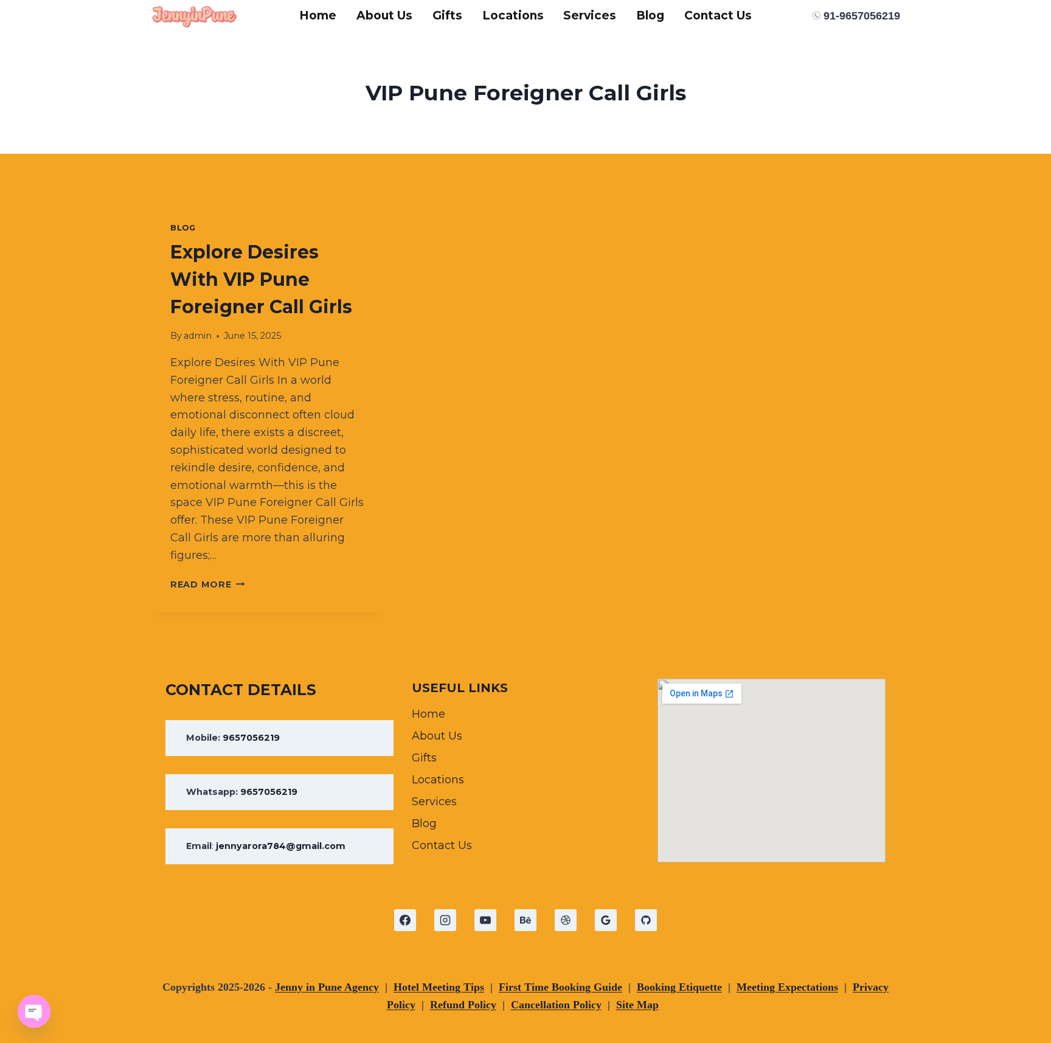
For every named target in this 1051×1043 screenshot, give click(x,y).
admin (198, 335)
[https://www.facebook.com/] (405, 920)
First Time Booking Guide (560, 987)
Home (317, 16)
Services (589, 16)
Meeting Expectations (787, 987)
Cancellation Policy (556, 1005)
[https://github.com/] (646, 920)
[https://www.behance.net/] (525, 920)
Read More (207, 584)
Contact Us (718, 16)
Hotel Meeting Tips (439, 987)
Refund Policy (463, 1005)
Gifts (447, 16)
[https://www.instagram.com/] (445, 920)
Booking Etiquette (679, 987)
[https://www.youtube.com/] (485, 920)
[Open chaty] (34, 1011)
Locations (513, 16)
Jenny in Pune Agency (327, 987)
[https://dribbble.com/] (566, 920)
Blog (650, 16)
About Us (384, 16)
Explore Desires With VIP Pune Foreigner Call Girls (261, 279)
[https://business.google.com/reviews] (606, 920)
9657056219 (251, 737)
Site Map (637, 1005)
